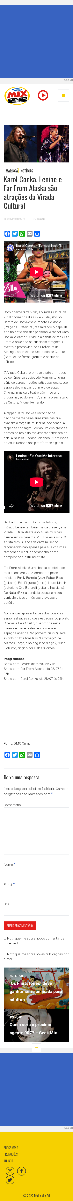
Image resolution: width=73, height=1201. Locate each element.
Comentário (12, 805)
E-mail (9, 885)
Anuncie (8, 1161)
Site (6, 904)
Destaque (40, 218)
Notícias (27, 170)
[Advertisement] (36, 41)
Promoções (11, 1154)
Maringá (12, 170)
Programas (11, 1147)
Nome (9, 865)
